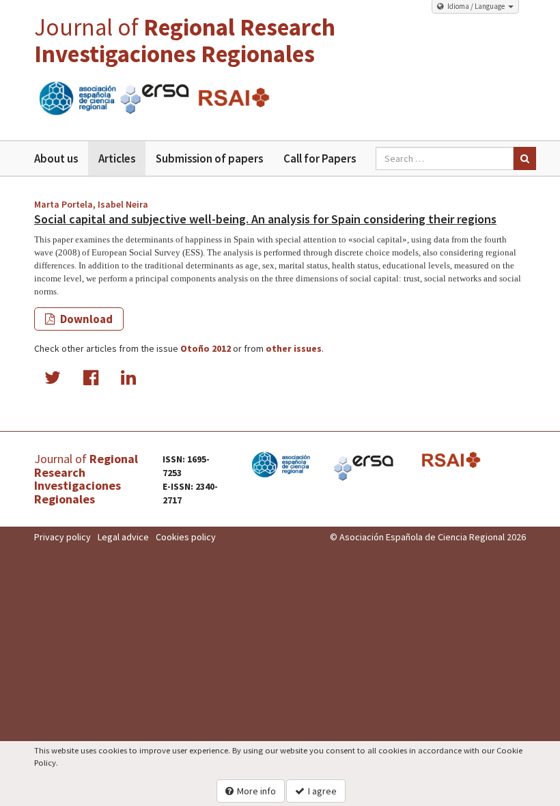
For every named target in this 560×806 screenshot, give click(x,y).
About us (56, 158)
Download (85, 318)
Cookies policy (186, 537)
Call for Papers (319, 158)
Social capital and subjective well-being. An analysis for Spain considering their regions (265, 219)
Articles (116, 158)
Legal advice (123, 537)
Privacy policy (62, 537)
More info (256, 791)
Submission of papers (209, 158)
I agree (322, 791)
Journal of (184, 40)
